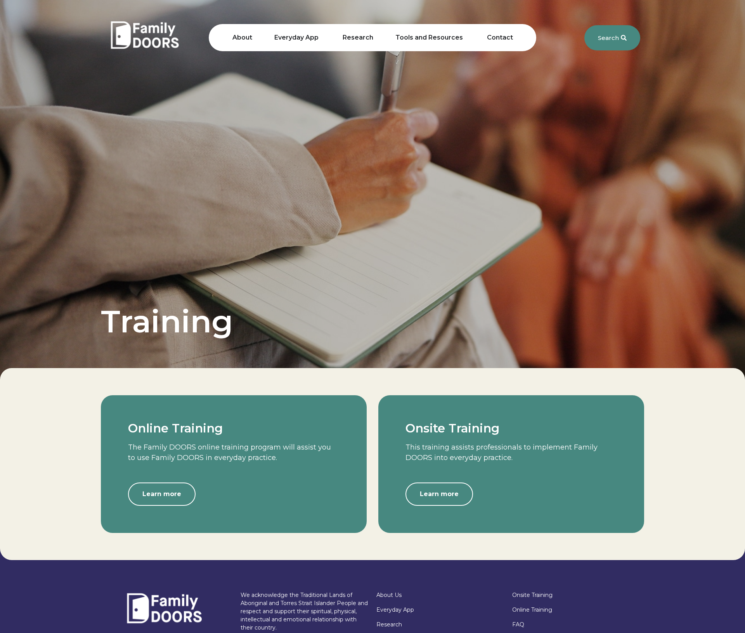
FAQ (518, 624)
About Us (389, 594)
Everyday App (395, 609)
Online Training (532, 609)
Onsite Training (532, 594)
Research (389, 624)
